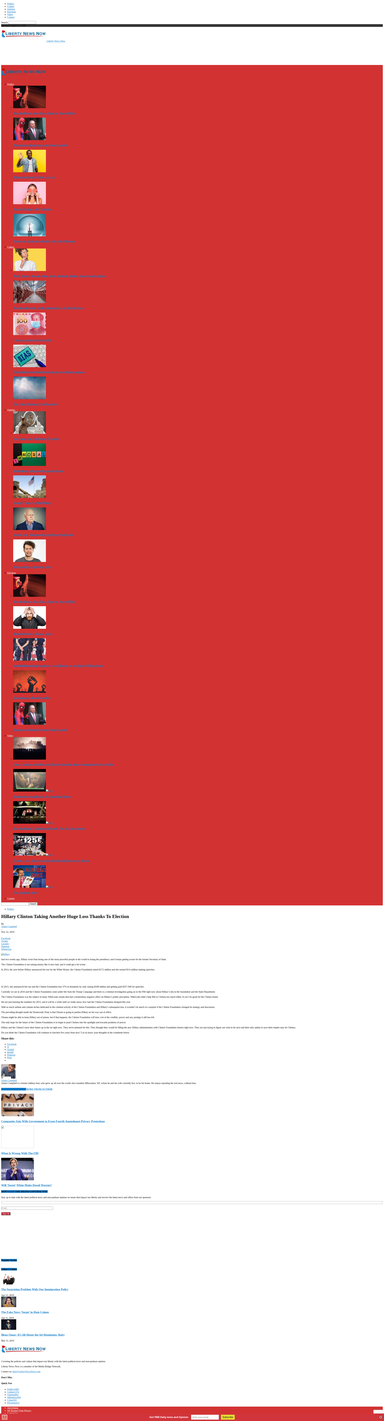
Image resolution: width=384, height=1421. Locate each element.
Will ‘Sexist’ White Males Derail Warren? (26, 1185)
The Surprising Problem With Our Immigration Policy (34, 1289)
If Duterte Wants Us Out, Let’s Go (34, 177)
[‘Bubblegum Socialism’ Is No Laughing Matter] (33, 790)
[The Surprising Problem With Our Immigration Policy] (8, 1283)
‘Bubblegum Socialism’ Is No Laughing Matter (42, 796)
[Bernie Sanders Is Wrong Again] (29, 628)
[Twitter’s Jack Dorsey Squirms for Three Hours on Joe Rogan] (33, 855)
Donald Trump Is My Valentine (32, 209)
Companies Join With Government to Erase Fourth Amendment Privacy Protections (53, 1121)
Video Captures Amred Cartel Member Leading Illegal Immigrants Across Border (63, 764)
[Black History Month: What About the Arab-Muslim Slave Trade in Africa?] (29, 270)
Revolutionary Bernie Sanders (31, 697)
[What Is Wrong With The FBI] (17, 1147)
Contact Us (12, 1413)
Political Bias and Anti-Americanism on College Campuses (49, 372)
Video (10, 14)
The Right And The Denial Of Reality (36, 438)
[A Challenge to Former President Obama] (29, 465)
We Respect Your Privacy (19, 1410)
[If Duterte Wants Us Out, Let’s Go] (29, 171)
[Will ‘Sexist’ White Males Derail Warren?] (17, 1179)
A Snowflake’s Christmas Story (32, 567)
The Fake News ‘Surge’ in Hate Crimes (25, 1312)
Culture (10, 6)
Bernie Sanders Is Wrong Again (32, 633)
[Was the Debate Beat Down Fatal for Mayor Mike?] (29, 107)
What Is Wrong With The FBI (19, 1153)
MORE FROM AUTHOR (39, 1089)
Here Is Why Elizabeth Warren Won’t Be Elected (43, 534)
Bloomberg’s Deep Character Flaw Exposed (40, 145)
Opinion (11, 9)
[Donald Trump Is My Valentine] (29, 203)
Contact (11, 17)
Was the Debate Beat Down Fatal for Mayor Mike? (44, 113)
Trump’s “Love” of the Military (32, 502)
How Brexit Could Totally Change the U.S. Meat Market (48, 308)
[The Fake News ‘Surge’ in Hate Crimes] (8, 1306)
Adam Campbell (9, 926)
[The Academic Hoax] (33, 887)
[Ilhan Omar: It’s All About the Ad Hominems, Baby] (8, 1329)
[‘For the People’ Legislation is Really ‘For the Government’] (33, 823)
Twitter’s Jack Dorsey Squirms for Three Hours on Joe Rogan (51, 860)
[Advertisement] (55, 53)
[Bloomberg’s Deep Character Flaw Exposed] (29, 139)
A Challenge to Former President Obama (38, 471)
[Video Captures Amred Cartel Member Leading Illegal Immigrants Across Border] (29, 758)
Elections (11, 12)
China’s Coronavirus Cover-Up (32, 340)
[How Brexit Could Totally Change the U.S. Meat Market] (29, 302)
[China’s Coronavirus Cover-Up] (29, 334)
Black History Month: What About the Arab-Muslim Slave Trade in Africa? (59, 276)
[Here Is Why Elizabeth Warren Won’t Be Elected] (29, 529)
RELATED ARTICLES (13, 1089)
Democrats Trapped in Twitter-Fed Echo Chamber (44, 241)
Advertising (12, 1408)
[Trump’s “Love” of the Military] (29, 497)
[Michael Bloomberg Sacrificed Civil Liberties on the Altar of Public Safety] (29, 660)
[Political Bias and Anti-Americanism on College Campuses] (29, 366)
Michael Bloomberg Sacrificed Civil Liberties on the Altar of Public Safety (58, 665)
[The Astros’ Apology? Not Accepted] (29, 398)
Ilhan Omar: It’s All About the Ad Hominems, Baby (33, 1334)
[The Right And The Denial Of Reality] (29, 433)
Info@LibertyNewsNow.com (26, 1371)
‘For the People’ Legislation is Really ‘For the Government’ (49, 828)
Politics (10, 3)
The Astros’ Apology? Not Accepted (35, 404)
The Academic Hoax (25, 892)
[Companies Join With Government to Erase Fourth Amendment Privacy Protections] (17, 1115)
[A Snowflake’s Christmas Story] (29, 561)
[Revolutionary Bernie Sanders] (29, 692)
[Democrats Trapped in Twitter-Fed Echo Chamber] (29, 235)
